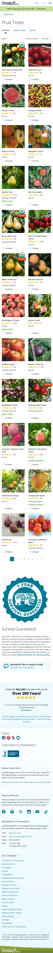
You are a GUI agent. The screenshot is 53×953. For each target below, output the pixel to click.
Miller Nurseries (8, 899)
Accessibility (6, 867)
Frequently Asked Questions (13, 878)
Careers (5, 871)
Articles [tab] (32, 30)
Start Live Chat (15, 833)
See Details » (26, 710)
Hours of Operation (9, 895)
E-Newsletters (7, 874)
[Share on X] (13, 738)
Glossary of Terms (9, 885)
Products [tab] (5, 30)
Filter (4, 38)
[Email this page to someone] (18, 738)
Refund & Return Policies (12, 913)
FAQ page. (42, 826)
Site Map (5, 920)
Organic (5, 906)
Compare (8, 79)
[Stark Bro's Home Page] (10, 3)
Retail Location (8, 916)
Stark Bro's (8, 14)
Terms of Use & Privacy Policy (14, 927)
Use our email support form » (21, 836)
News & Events (8, 902)
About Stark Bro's (9, 864)
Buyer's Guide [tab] (19, 30)
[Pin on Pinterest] (8, 738)
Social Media (7, 923)
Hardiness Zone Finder (11, 888)
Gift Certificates (8, 881)
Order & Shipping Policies (12, 909)
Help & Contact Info (10, 892)
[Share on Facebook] (4, 738)
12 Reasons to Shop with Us (13, 860)
